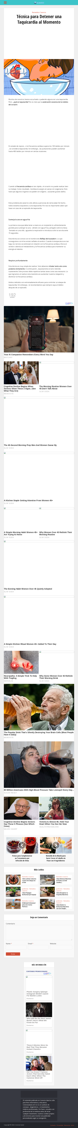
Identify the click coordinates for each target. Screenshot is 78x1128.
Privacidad (60, 1125)
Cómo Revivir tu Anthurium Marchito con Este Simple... (62, 906)
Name (9, 944)
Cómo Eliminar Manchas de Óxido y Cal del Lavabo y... (63, 880)
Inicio (72, 1125)
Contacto (53, 1125)
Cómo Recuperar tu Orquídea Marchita (62, 894)
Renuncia (67, 1125)
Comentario (10, 924)
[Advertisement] (39, 42)
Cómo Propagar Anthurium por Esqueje (29, 894)
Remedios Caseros (39, 12)
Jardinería (25, 889)
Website (53, 944)
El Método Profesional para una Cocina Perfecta (28, 905)
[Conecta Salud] (39, 2)
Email (30, 944)
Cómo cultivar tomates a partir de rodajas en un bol (29, 880)
